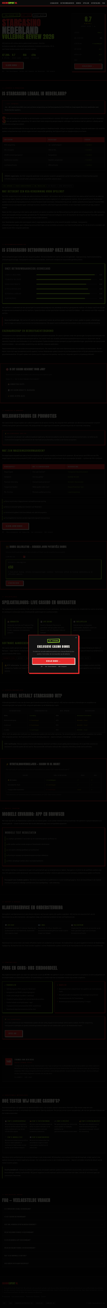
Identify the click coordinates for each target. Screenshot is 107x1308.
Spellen (86, 3)
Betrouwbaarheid (67, 3)
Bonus (78, 3)
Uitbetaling (95, 3)
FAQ (103, 3)
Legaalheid (54, 3)
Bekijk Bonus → (53, 661)
